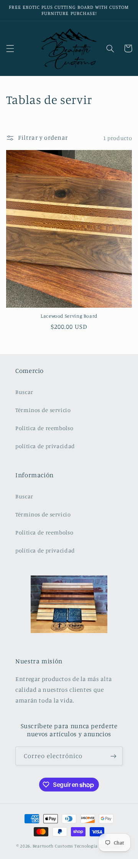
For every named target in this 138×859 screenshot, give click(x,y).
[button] (10, 48)
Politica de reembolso (44, 428)
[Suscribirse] (113, 756)
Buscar (24, 392)
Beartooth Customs (53, 846)
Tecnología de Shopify (98, 846)
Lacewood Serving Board (69, 316)
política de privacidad (45, 446)
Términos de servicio (43, 410)
